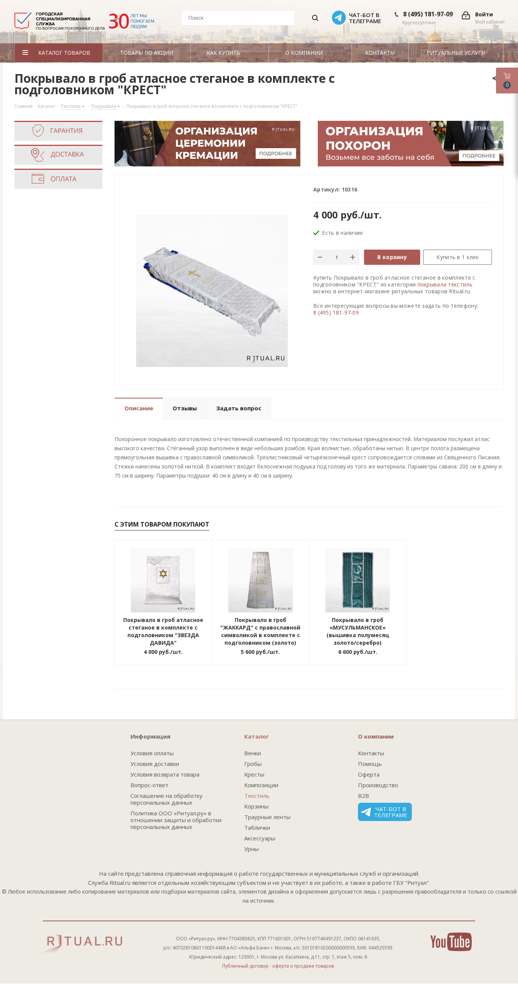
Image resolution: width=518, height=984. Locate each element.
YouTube (451, 941)
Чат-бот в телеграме (390, 812)
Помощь (370, 763)
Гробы (253, 763)
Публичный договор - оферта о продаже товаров (278, 966)
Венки (252, 753)
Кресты (254, 774)
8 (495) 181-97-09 (428, 14)
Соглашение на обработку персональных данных (166, 799)
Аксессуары (259, 838)
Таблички (257, 827)
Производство (378, 785)
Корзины (256, 806)
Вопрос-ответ (149, 785)
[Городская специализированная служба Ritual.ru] (84, 24)
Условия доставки (154, 763)
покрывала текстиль (445, 284)
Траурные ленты (267, 817)
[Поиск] (315, 17)
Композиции (261, 785)
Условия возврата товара (164, 774)
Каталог (256, 736)
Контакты (371, 753)
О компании (376, 736)
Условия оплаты (152, 753)
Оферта (369, 774)
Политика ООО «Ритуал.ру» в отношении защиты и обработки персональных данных (175, 820)
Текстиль (257, 795)
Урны (251, 849)
